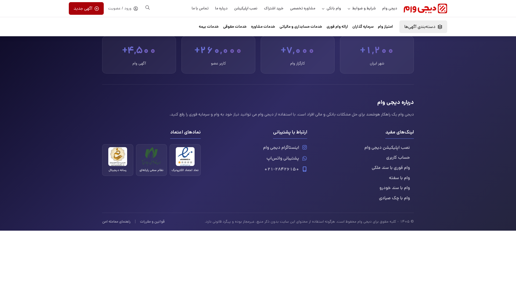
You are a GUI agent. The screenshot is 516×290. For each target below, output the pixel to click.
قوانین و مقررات (152, 221)
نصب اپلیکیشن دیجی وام (387, 147)
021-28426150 (281, 169)
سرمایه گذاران (363, 26)
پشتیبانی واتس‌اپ (283, 158)
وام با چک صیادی (394, 198)
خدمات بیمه (209, 26)
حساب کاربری (398, 157)
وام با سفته (399, 178)
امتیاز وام (385, 26)
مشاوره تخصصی (302, 8)
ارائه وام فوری (337, 26)
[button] (423, 26)
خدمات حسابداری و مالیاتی (301, 26)
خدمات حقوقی (235, 26)
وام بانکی (334, 8)
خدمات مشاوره (263, 26)
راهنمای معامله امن (116, 221)
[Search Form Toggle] (147, 7)
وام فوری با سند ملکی (391, 168)
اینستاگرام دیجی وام (281, 147)
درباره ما (221, 8)
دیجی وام (389, 8)
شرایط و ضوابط (364, 8)
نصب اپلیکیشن (245, 8)
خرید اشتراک (274, 8)
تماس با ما (200, 8)
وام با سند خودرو (394, 188)
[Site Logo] (425, 8)
